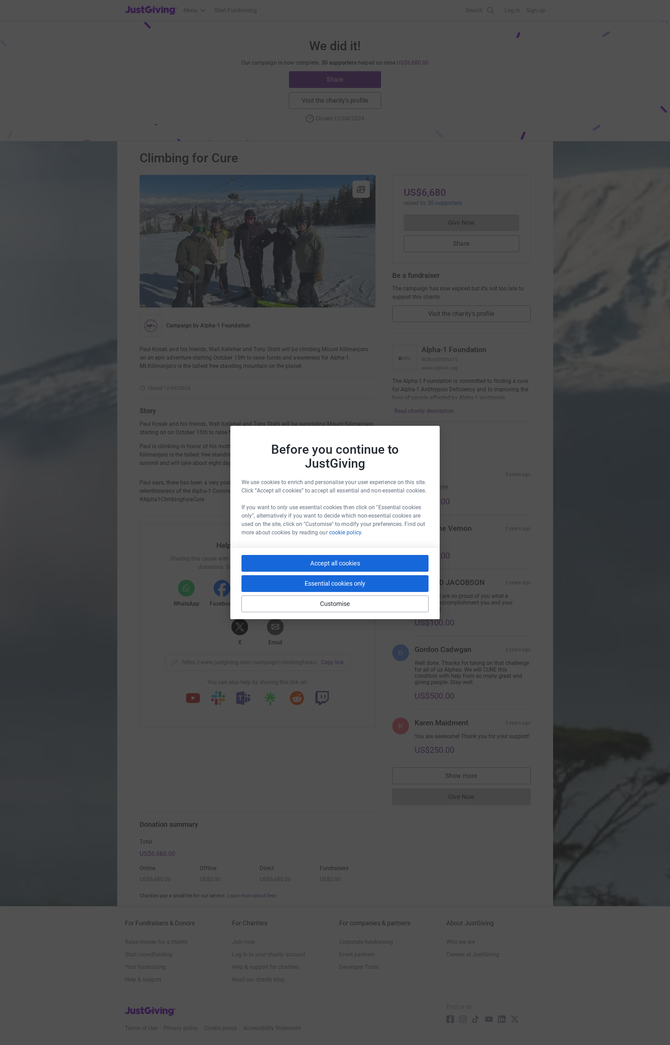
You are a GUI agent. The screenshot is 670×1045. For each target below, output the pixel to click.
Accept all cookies (335, 563)
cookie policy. (346, 532)
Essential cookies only (335, 583)
